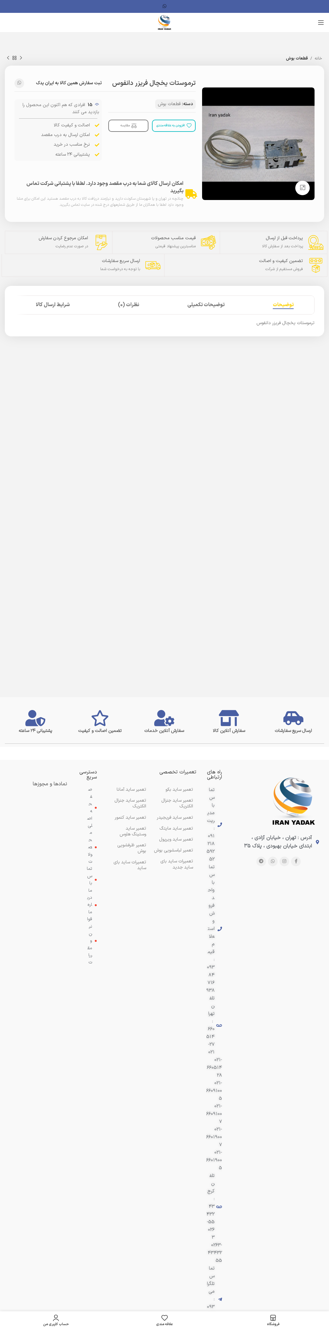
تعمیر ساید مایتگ (176, 828)
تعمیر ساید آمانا (131, 789)
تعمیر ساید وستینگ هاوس (133, 831)
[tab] (283, 305)
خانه (318, 58)
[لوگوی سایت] (164, 22)
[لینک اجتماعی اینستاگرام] (284, 861)
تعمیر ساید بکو (179, 789)
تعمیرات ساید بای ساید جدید (176, 864)
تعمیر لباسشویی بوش (173, 850)
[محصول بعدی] (8, 58)
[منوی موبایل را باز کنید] (321, 22)
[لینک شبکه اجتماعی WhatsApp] (164, 6)
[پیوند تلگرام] (261, 861)
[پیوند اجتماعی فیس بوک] (296, 861)
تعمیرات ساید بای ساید (129, 865)
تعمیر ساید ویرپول (176, 839)
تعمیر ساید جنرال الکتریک (130, 803)
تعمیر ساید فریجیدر (175, 817)
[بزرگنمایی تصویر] (302, 188)
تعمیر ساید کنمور (130, 817)
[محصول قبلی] (21, 58)
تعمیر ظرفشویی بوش (131, 848)
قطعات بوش (297, 58)
